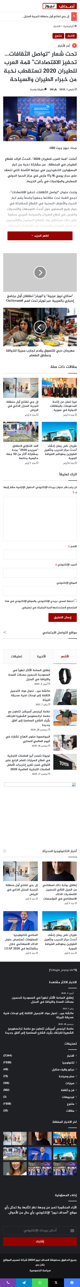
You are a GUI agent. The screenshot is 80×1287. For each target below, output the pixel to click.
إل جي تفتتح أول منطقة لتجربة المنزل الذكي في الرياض (35, 16)
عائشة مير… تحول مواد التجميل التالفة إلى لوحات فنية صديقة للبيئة (30, 695)
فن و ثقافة (67, 1090)
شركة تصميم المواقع (15, 1260)
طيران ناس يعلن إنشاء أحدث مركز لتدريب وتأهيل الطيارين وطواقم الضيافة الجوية (60, 452)
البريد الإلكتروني (66, 564)
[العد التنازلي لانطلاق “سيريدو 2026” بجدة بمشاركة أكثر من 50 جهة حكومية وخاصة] (20, 432)
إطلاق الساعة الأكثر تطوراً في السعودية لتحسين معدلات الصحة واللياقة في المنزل (29, 675)
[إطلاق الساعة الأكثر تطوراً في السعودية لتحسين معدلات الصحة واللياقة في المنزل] (65, 676)
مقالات (70, 1111)
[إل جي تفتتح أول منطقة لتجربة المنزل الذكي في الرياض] (20, 388)
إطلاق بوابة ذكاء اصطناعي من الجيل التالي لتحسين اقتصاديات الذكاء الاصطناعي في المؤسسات (59, 892)
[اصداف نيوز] (60, 6)
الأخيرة (41, 656)
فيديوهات (68, 1097)
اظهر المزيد (41, 235)
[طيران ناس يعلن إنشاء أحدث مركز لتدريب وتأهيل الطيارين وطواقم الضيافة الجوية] (59, 432)
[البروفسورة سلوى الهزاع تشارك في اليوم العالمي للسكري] (65, 743)
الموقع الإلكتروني (67, 583)
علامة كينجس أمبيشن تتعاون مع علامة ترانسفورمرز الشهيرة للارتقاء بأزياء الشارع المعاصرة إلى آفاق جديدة (28, 718)
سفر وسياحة (66, 1076)
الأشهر (65, 656)
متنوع (58, 36)
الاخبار (56, 26)
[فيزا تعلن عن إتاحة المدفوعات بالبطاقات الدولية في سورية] (59, 388)
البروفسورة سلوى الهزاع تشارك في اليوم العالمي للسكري (28, 739)
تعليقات (16, 656)
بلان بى (40, 1265)
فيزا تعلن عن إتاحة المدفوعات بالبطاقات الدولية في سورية (63, 406)
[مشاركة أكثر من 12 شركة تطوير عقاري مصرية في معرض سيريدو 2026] (40, 1168)
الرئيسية (68, 26)
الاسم (72, 546)
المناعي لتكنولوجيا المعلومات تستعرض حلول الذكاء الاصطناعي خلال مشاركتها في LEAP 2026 (21, 942)
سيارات (69, 1083)
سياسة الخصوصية (40, 1270)
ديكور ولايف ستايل (63, 1069)
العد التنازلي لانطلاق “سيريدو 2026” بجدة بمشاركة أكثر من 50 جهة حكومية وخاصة (22, 452)
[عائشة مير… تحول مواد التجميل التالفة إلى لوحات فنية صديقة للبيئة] (65, 697)
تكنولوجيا (68, 1063)
